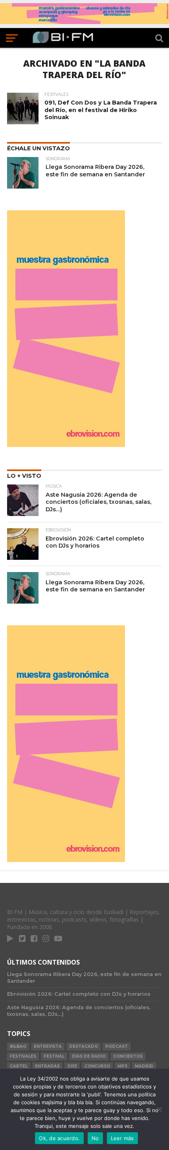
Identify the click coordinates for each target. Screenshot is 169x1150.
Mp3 (122, 1066)
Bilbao (18, 1046)
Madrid (144, 1066)
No (95, 1138)
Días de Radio (89, 1056)
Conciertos (128, 1056)
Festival (54, 1056)
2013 (72, 1066)
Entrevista (48, 1046)
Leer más (122, 1138)
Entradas (47, 1066)
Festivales (23, 1056)
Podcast (116, 1046)
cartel (19, 1066)
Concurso (97, 1066)
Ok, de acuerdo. (59, 1138)
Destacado (83, 1046)
